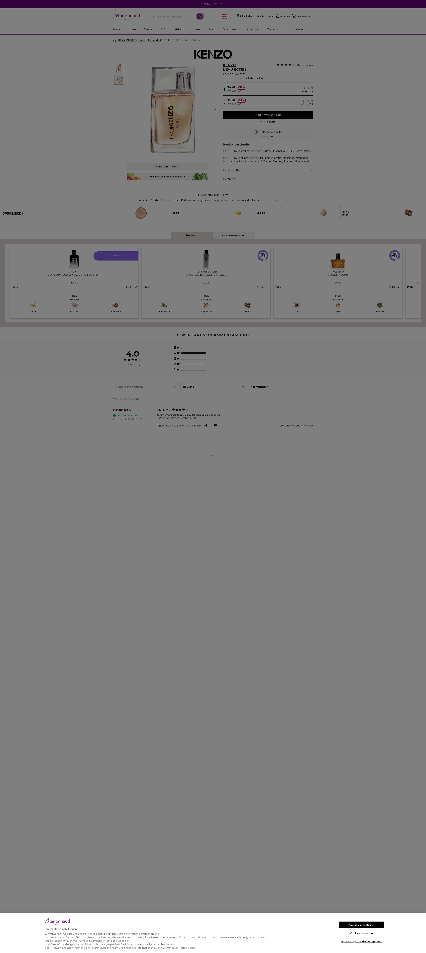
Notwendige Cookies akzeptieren (361, 941)
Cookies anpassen (361, 933)
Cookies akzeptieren (362, 925)
